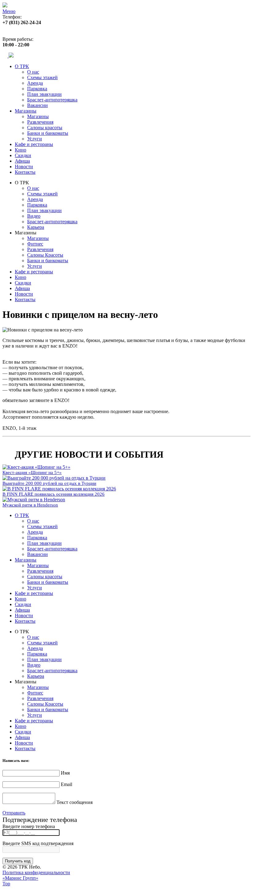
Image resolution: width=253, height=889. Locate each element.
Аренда (35, 83)
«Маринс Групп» (20, 878)
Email (66, 784)
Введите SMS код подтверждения (37, 843)
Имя (65, 773)
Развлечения (40, 122)
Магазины (25, 110)
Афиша (22, 161)
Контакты (25, 172)
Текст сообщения (74, 802)
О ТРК (22, 66)
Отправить (13, 812)
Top (6, 883)
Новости (24, 166)
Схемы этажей (42, 77)
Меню (8, 11)
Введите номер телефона (28, 826)
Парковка (37, 88)
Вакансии (37, 105)
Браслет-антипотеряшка (52, 99)
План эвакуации (44, 94)
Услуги (34, 138)
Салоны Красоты (45, 255)
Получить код (18, 861)
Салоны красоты (44, 127)
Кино (20, 149)
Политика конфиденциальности (36, 872)
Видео (33, 216)
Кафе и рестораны (34, 144)
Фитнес (35, 243)
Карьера (35, 227)
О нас (33, 72)
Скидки (23, 155)
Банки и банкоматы (47, 133)
